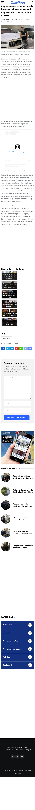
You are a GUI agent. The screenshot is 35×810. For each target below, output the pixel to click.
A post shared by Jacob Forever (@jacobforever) (19, 177)
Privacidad (19, 756)
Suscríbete (10, 753)
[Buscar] (33, 2)
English (28, 756)
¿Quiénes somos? (23, 753)
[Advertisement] (17, 105)
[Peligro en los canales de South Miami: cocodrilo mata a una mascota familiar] (5, 497)
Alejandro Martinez (11, 25)
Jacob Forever (6, 344)
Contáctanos (9, 756)
